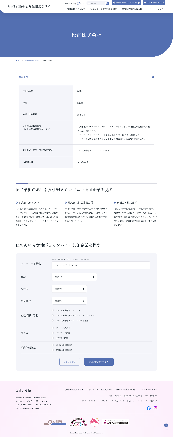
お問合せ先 (153, 401)
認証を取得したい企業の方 (133, 396)
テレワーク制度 (63, 332)
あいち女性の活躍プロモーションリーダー (75, 315)
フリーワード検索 (31, 263)
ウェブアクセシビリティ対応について (111, 401)
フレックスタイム (64, 327)
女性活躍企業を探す (32, 60)
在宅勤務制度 (62, 337)
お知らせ (118, 396)
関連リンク (131, 401)
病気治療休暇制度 (64, 345)
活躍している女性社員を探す (99, 389)
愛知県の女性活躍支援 (126, 389)
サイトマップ (142, 401)
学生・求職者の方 (151, 396)
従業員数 (26, 301)
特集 (110, 396)
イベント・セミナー (148, 389)
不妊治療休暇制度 (64, 350)
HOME (18, 60)
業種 (23, 277)
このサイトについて (88, 401)
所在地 (24, 289)
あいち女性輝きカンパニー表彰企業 (72, 320)
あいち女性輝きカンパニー (68, 310)
